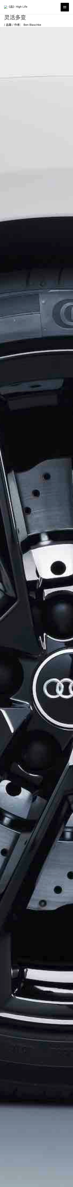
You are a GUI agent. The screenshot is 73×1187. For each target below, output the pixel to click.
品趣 (9, 24)
